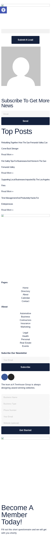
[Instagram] (11, 377)
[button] (25, 31)
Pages (4, 282)
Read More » (7, 154)
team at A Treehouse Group (18, 384)
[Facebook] (4, 377)
